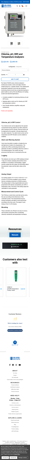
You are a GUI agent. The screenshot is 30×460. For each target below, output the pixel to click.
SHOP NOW (26, 2)
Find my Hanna (15, 407)
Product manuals (15, 391)
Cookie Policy (17, 454)
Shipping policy (15, 409)
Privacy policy (22, 441)
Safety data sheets (15, 389)
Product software (15, 385)
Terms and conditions (9, 441)
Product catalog (15, 428)
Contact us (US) (15, 402)
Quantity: (3, 74)
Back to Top (15, 345)
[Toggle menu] (26, 6)
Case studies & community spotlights (15, 379)
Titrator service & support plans (15, 413)
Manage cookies (22, 457)
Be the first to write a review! (15, 330)
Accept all (5, 457)
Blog (15, 424)
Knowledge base (15, 426)
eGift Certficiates (15, 431)
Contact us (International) (15, 405)
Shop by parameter (15, 420)
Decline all (13, 457)
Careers (15, 375)
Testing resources (15, 422)
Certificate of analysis (15, 387)
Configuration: (15, 66)
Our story (15, 373)
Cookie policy (9, 442)
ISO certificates (15, 377)
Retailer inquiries (15, 411)
